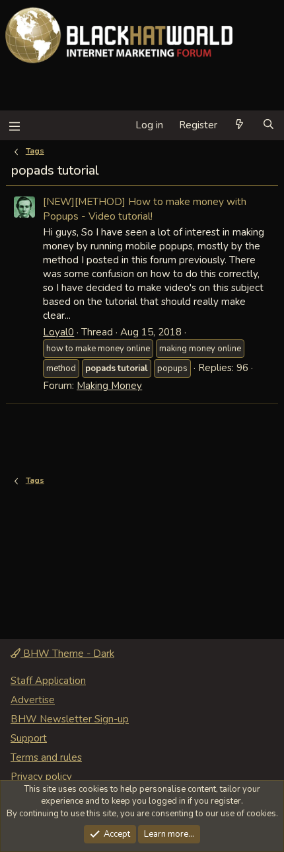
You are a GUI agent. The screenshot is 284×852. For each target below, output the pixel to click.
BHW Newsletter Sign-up (70, 719)
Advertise (33, 699)
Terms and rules (46, 757)
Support (29, 738)
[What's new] (239, 125)
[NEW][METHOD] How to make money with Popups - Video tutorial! (144, 208)
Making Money (109, 385)
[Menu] (14, 125)
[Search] (268, 125)
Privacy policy (41, 776)
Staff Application (48, 680)
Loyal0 (58, 332)
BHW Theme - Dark (67, 653)
